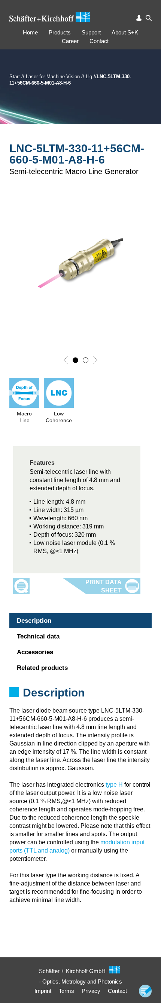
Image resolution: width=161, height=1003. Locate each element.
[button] (65, 360)
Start (14, 76)
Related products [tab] (42, 667)
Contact (99, 41)
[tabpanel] (80, 702)
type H (114, 784)
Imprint (42, 991)
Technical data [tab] (38, 636)
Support (91, 32)
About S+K (125, 32)
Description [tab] (34, 620)
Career (70, 41)
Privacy (91, 991)
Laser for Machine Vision (53, 76)
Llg (89, 76)
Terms (66, 991)
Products (60, 32)
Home (30, 32)
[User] (139, 18)
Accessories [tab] (35, 652)
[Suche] (149, 18)
